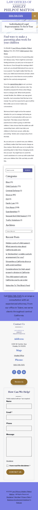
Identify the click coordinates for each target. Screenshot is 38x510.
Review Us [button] (19, 382)
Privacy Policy (26, 497)
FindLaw (19, 503)
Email (9, 412)
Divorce (9, 195)
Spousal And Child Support (16, 216)
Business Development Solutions (18, 500)
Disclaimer (9, 461)
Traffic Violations (13, 220)
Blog (8, 182)
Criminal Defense (13, 191)
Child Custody (24, 51)
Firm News (10, 207)
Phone (9, 423)
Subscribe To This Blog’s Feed (18, 285)
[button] (34, 15)
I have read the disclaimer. (19, 466)
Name (8, 401)
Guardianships (11, 212)
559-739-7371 (16, 16)
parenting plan (16, 84)
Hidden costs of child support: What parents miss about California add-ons (18, 246)
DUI (7, 199)
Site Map (17, 497)
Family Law (10, 203)
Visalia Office (19, 356)
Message (10, 434)
